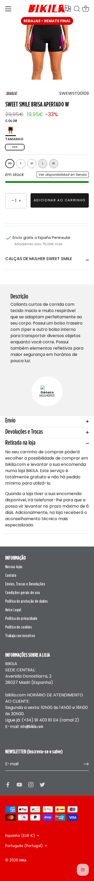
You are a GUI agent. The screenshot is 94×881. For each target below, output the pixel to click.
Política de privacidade (21, 618)
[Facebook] (7, 784)
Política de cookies (18, 627)
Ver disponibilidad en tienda (63, 174)
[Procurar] (77, 9)
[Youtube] (19, 784)
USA (14, 147)
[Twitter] (42, 784)
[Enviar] (86, 764)
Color (11, 121)
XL (53, 163)
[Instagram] (30, 784)
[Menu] (8, 9)
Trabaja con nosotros (20, 635)
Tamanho (14, 139)
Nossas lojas (13, 567)
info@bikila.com (31, 726)
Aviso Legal (13, 610)
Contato (10, 575)
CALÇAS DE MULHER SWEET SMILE (38, 259)
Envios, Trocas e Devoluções (25, 584)
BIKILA (22, 860)
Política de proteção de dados (26, 601)
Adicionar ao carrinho (60, 200)
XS (10, 163)
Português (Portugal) (24, 846)
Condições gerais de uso (22, 592)
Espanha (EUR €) (20, 835)
